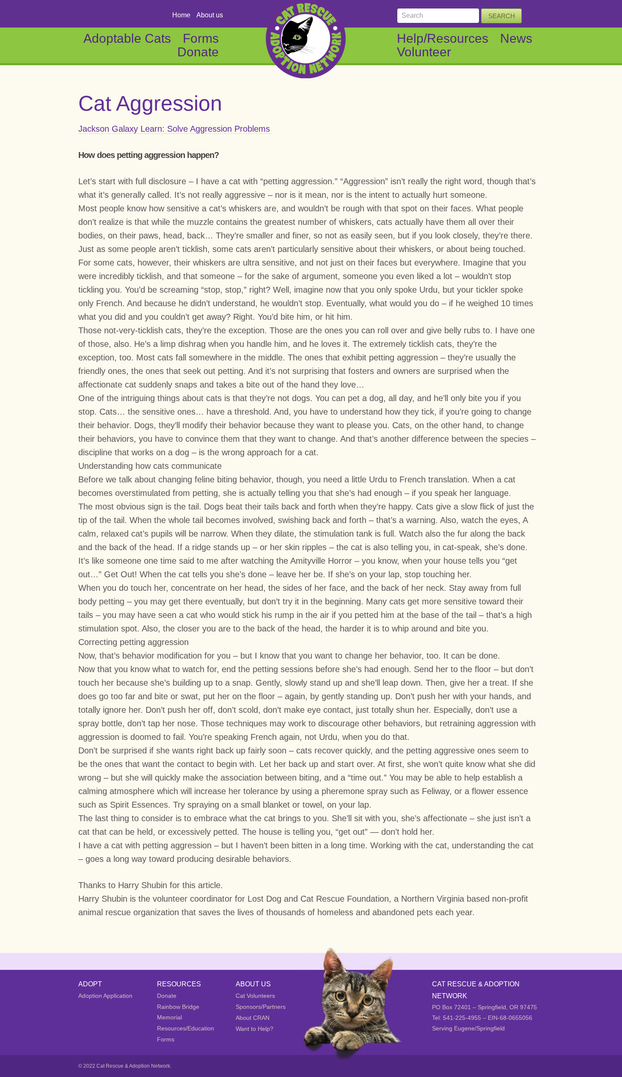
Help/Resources (442, 38)
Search (501, 15)
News (516, 38)
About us (209, 15)
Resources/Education (185, 1028)
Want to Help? (254, 1028)
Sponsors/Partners (261, 1006)
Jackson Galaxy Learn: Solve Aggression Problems (174, 128)
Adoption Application (105, 995)
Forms (201, 38)
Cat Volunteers (255, 995)
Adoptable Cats (127, 38)
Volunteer (424, 52)
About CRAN (253, 1017)
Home (181, 15)
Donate (198, 52)
